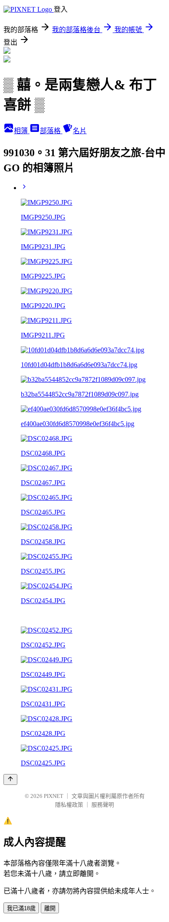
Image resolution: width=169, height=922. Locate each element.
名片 (80, 131)
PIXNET (53, 796)
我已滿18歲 (21, 908)
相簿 (21, 131)
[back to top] (10, 779)
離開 (49, 908)
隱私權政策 (69, 804)
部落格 (51, 131)
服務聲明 (102, 804)
